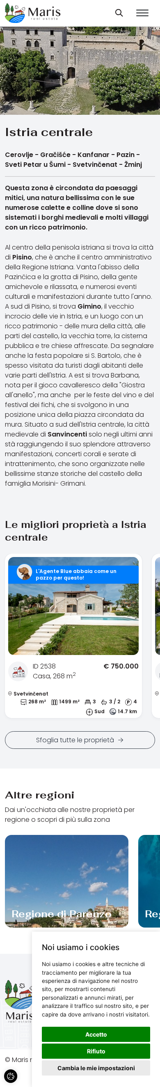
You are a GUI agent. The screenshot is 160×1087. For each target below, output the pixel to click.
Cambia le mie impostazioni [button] (96, 1067)
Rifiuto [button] (96, 1051)
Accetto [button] (96, 1034)
